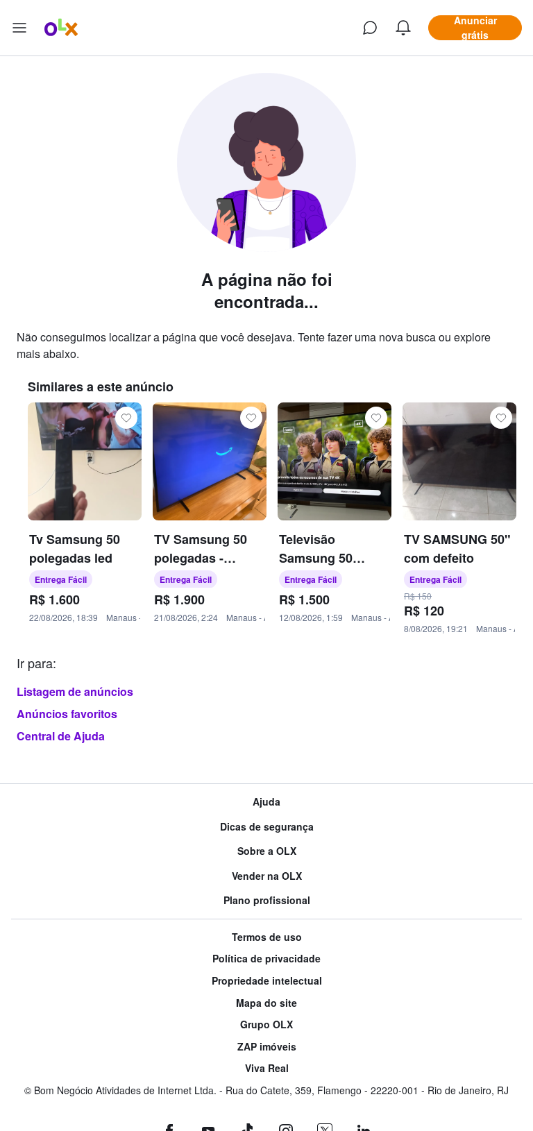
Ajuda (266, 801)
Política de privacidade (266, 958)
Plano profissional (266, 900)
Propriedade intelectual (267, 980)
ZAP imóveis (266, 1046)
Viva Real (267, 1068)
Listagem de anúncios (75, 691)
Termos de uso (267, 937)
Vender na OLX (267, 876)
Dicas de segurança (267, 826)
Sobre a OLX (266, 851)
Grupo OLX (266, 1024)
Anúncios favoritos (67, 714)
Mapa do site (266, 1003)
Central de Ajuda (61, 736)
